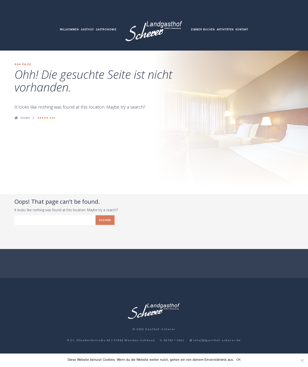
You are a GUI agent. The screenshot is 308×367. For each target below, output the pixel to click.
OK (238, 359)
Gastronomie (106, 29)
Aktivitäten (225, 29)
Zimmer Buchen (203, 29)
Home (25, 117)
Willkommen (69, 29)
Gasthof (87, 29)
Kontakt (242, 29)
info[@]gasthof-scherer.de (216, 340)
